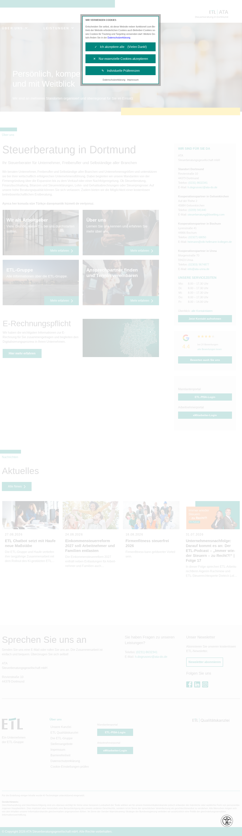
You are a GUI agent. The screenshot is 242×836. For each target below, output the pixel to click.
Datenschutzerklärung (119, 37)
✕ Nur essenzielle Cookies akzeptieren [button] (120, 58)
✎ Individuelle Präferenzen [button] (121, 70)
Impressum (133, 80)
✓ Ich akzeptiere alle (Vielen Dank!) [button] (121, 46)
